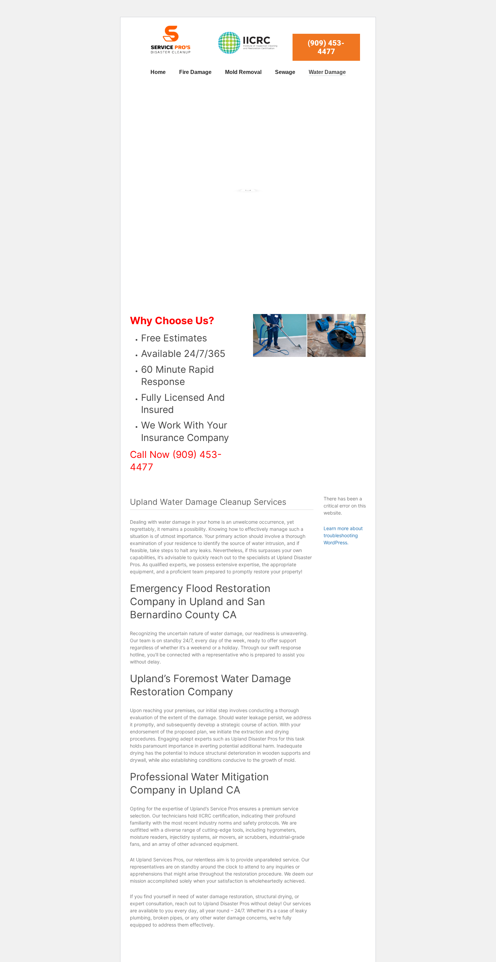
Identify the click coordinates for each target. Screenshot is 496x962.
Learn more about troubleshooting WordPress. (343, 535)
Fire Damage (195, 72)
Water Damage (327, 72)
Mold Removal (243, 72)
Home (158, 72)
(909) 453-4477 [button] (326, 47)
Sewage (285, 72)
